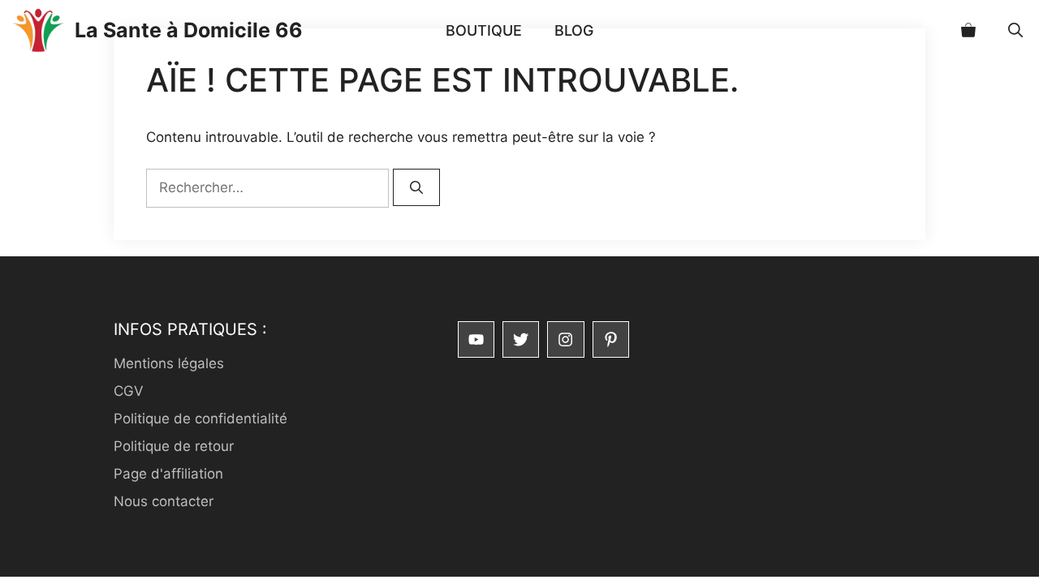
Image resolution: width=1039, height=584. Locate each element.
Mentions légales (169, 363)
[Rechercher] (416, 187)
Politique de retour (174, 446)
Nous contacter (163, 501)
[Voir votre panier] (968, 30)
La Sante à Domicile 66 (189, 30)
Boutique (484, 30)
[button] (1015, 30)
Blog (573, 30)
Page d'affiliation (168, 474)
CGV (129, 391)
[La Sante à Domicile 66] (37, 30)
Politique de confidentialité (200, 418)
